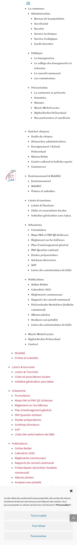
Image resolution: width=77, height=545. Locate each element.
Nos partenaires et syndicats (52, 118)
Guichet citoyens (38, 131)
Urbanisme (35, 225)
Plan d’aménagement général (49, 245)
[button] (71, 491)
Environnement (41, 181)
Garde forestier (43, 43)
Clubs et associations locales (49, 210)
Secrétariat (41, 23)
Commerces (38, 166)
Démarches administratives (48, 141)
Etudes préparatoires (44, 255)
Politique (37, 53)
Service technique (45, 33)
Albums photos (40, 314)
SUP (33, 265)
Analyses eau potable (44, 319)
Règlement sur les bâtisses (48, 240)
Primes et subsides (43, 191)
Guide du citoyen (42, 136)
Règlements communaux (46, 294)
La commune (36, 8)
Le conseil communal (47, 73)
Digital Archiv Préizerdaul (50, 112)
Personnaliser (38, 536)
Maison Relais (39, 156)
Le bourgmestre (44, 58)
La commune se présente (50, 92)
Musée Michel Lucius (47, 107)
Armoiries (40, 97)
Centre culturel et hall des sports (51, 161)
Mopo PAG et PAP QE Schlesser (50, 235)
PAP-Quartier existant (45, 250)
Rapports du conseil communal (50, 299)
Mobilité (36, 186)
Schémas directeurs (43, 260)
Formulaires (38, 230)
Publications (36, 279)
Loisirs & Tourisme (42, 205)
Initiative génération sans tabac (51, 215)
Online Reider (39, 284)
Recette (39, 28)
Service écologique (46, 38)
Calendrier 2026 (41, 289)
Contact (33, 344)
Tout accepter (39, 515)
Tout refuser (38, 525)
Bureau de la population (49, 18)
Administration (40, 13)
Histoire (39, 102)
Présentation (39, 87)
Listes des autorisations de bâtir (51, 270)
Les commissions (44, 78)
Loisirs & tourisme (39, 200)
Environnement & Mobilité (44, 176)
